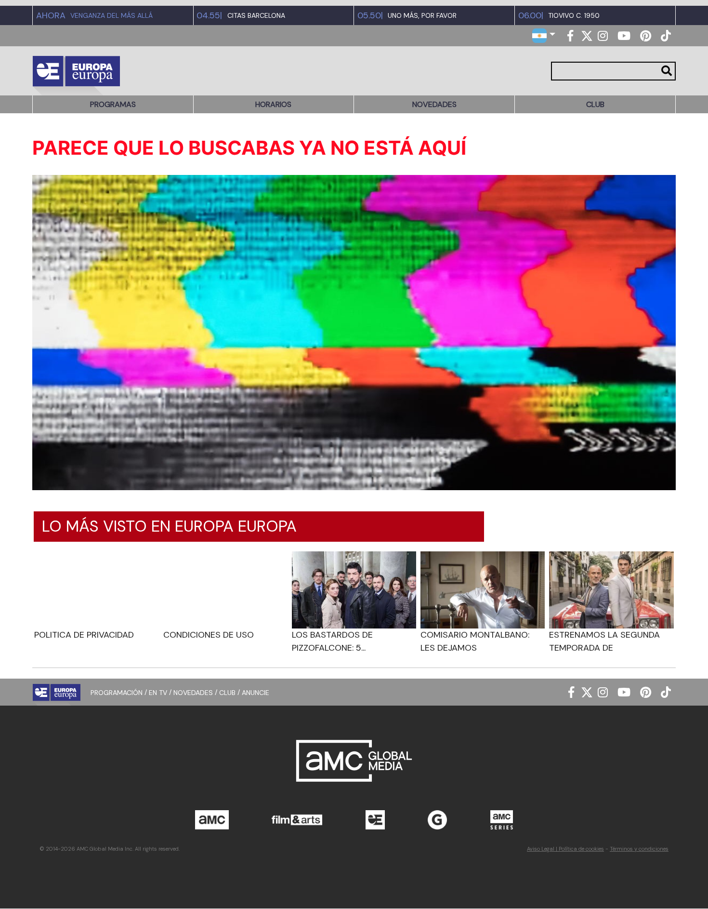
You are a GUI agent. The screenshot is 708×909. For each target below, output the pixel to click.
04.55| (209, 15)
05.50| (370, 15)
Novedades (434, 104)
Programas (113, 104)
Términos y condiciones (639, 848)
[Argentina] (543, 35)
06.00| (530, 15)
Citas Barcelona (256, 16)
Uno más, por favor (422, 16)
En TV (158, 692)
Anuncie (255, 692)
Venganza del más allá (111, 16)
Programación (117, 692)
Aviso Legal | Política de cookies (565, 848)
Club (595, 104)
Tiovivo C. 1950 (574, 16)
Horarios (273, 104)
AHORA (51, 15)
